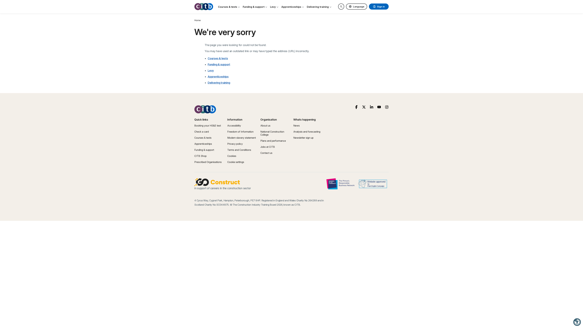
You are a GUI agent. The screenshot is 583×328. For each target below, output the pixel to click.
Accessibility (234, 125)
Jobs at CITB (267, 146)
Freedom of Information (240, 131)
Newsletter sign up (303, 137)
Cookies (231, 155)
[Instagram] (387, 107)
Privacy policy (235, 143)
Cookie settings (235, 162)
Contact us (266, 152)
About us (265, 125)
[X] (364, 107)
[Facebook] (356, 107)
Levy (211, 70)
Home (197, 20)
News (296, 125)
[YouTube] (379, 107)
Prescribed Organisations (208, 162)
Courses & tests (218, 58)
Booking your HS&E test (207, 125)
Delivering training (219, 82)
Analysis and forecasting (306, 131)
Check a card (201, 131)
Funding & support (219, 64)
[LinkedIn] (371, 107)
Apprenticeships (218, 76)
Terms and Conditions (239, 149)
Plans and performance (273, 140)
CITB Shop (200, 155)
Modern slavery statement (241, 137)
